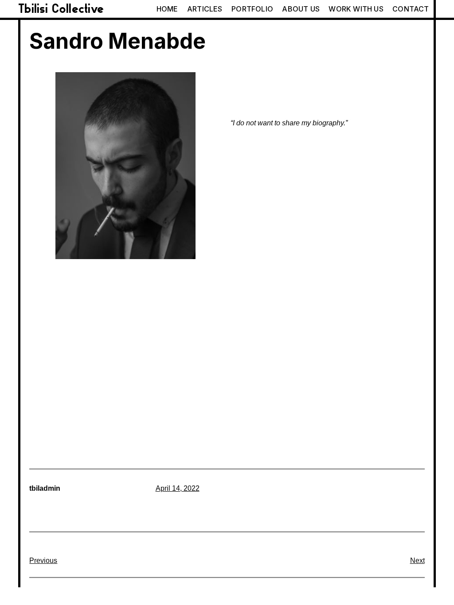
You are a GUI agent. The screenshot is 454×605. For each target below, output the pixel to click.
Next (417, 560)
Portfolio (252, 8)
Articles (205, 8)
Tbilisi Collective (61, 9)
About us (301, 8)
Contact (410, 8)
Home (167, 8)
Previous (43, 560)
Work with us (356, 8)
